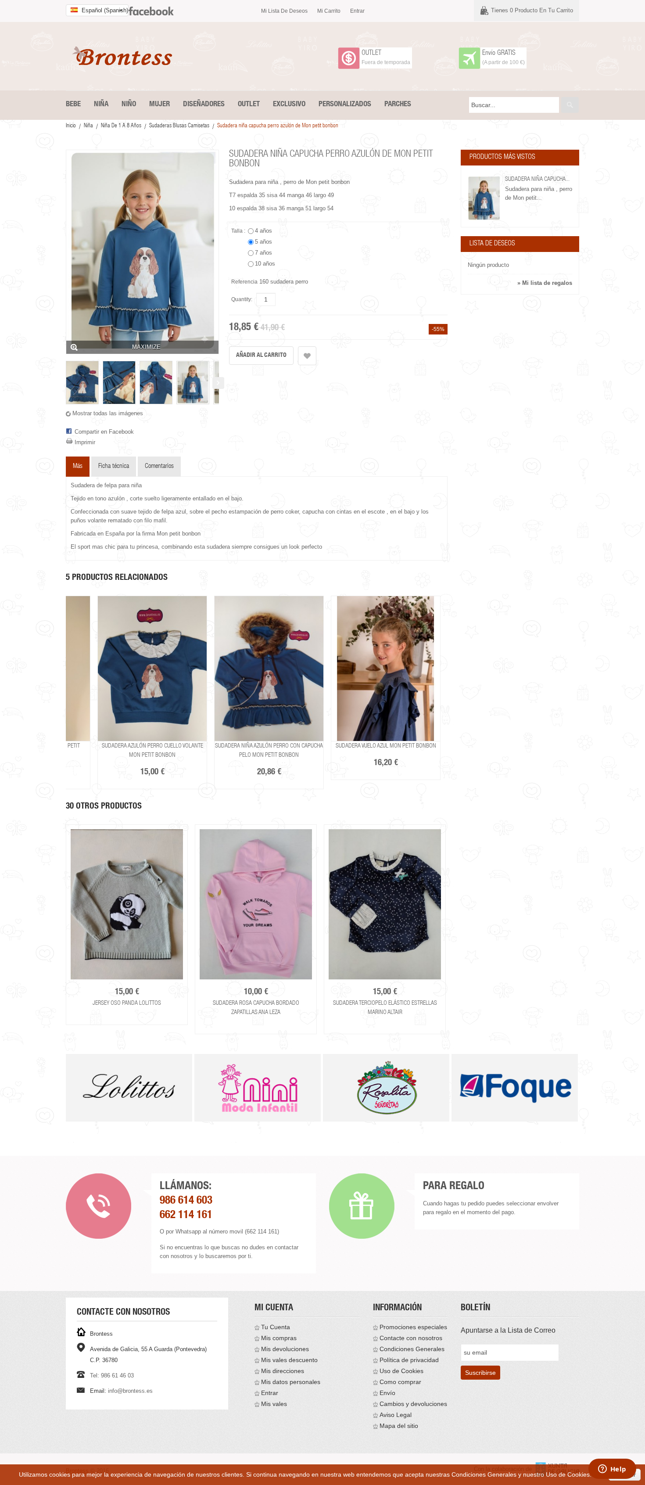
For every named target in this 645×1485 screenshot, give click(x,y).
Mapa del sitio (399, 1425)
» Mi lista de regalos (544, 283)
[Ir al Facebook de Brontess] (151, 7)
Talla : (239, 231)
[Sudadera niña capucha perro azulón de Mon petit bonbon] (82, 382)
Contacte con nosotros (411, 1337)
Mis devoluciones (285, 1348)
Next (449, 923)
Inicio (71, 126)
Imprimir (85, 442)
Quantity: (241, 299)
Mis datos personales (290, 1381)
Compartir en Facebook (104, 431)
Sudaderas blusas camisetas (179, 126)
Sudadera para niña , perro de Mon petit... (538, 193)
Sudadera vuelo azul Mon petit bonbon (386, 746)
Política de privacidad (409, 1359)
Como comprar (400, 1381)
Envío (387, 1392)
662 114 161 (186, 1215)
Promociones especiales (413, 1326)
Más (77, 466)
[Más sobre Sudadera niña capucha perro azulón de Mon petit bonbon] (484, 198)
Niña (88, 126)
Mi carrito (328, 11)
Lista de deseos (492, 244)
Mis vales (274, 1403)
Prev (66, 1098)
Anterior (66, 383)
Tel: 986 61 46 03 (112, 1375)
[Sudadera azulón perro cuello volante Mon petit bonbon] (152, 669)
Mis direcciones (282, 1370)
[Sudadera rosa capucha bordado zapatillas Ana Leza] (256, 904)
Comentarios (159, 466)
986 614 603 (186, 1201)
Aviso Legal (396, 1414)
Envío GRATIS (499, 53)
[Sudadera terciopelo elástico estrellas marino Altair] (385, 904)
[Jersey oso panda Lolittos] (127, 904)
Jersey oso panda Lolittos (127, 1003)
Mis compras (279, 1337)
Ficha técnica (113, 466)
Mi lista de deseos (284, 11)
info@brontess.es (130, 1391)
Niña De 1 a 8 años (121, 126)
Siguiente (218, 383)
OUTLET (371, 53)
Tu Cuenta (275, 1326)
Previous (64, 923)
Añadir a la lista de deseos (307, 355)
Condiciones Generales (412, 1348)
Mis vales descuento (289, 1359)
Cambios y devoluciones (413, 1403)
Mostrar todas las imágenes (107, 413)
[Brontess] (125, 55)
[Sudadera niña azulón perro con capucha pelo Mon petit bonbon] (269, 669)
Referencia (244, 282)
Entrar (357, 11)
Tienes (532, 10)
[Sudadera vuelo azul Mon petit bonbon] (385, 669)
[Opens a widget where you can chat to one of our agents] (612, 1470)
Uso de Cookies (401, 1370)
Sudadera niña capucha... (537, 179)
